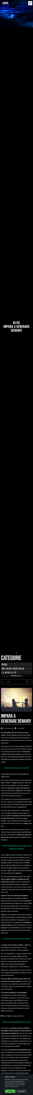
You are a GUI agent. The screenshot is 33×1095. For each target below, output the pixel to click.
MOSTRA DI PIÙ (16, 676)
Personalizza (21, 1091)
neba (4, 664)
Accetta (10, 1091)
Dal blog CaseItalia (13, 668)
